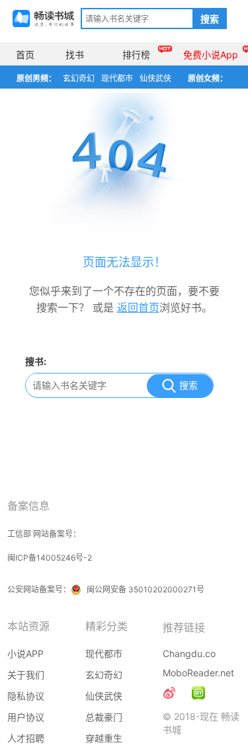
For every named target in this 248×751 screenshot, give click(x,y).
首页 (25, 54)
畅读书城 (43, 18)
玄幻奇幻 (79, 78)
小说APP (25, 653)
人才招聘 (25, 738)
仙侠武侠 (155, 78)
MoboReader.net (198, 672)
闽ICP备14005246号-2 (49, 558)
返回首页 (138, 307)
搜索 (209, 19)
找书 (74, 54)
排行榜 (136, 54)
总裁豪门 (103, 717)
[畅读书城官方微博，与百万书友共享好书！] (169, 692)
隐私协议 (25, 695)
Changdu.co (189, 653)
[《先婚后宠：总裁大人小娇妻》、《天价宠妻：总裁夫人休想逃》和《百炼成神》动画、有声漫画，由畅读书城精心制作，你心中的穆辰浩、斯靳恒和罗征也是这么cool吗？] (198, 692)
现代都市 (117, 78)
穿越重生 (103, 738)
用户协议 (25, 717)
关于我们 (25, 674)
